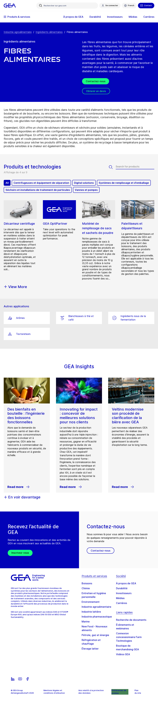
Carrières (121, 603)
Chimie (86, 588)
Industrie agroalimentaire (18, 32)
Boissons (87, 583)
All (7, 182)
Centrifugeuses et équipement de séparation (41, 182)
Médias (120, 598)
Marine (86, 621)
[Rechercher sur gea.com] (40, 5)
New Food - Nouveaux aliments (94, 628)
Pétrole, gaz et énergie (95, 635)
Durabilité (121, 588)
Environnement (91, 601)
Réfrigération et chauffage (91, 641)
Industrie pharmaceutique (97, 616)
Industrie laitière (91, 611)
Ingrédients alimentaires (49, 32)
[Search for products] (112, 167)
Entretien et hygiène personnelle (94, 595)
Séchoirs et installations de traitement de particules (38, 189)
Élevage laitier (90, 648)
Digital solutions (84, 182)
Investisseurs (123, 593)
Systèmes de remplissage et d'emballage (124, 182)
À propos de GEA (126, 583)
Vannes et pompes (86, 189)
